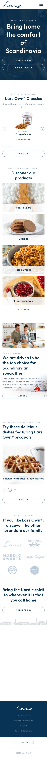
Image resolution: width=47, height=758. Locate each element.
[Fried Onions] (23, 259)
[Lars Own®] (12, 544)
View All (23, 154)
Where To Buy (23, 60)
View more (23, 310)
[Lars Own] (12, 4)
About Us (23, 396)
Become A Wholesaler (23, 721)
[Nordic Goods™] (35, 570)
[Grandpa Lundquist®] (35, 557)
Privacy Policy (23, 716)
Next (42, 129)
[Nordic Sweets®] (12, 557)
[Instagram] (32, 742)
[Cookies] (23, 228)
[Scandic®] (35, 544)
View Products (23, 67)
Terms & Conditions (23, 731)
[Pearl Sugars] (23, 197)
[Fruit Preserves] (23, 290)
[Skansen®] (12, 570)
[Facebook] (27, 742)
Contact (23, 726)
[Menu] (41, 5)
